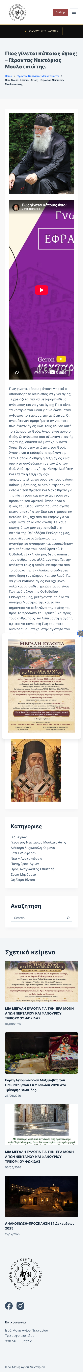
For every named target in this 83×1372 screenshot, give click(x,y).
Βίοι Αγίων (19, 837)
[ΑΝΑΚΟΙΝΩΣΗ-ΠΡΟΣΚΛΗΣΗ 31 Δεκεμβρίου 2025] (41, 1196)
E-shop (60, 12)
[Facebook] (9, 1306)
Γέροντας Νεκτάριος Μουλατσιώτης (38, 842)
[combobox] (38, 918)
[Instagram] (20, 1306)
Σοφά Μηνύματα (23, 874)
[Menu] (74, 12)
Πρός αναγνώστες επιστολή (32, 869)
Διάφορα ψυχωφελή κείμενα (33, 848)
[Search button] (68, 917)
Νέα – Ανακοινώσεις (26, 858)
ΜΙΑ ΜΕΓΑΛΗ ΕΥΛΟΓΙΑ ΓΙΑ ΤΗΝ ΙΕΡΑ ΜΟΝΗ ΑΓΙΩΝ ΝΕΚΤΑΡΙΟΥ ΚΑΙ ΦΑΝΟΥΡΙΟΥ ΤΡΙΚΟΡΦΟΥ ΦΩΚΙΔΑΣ (39, 1013)
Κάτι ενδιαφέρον (23, 853)
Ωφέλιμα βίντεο (23, 880)
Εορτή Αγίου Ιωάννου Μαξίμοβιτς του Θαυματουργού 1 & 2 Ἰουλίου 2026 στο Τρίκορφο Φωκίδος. (35, 1085)
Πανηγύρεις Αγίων (25, 864)
